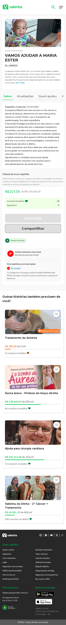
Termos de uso (8, 575)
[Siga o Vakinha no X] (57, 535)
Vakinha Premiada (43, 562)
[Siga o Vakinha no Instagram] (40, 535)
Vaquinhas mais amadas (12, 566)
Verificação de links (10, 579)
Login (4, 562)
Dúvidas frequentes (43, 549)
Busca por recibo (42, 579)
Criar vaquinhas (9, 558)
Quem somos (8, 549)
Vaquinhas (6, 554)
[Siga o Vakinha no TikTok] (62, 535)
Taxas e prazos (41, 554)
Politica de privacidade (11, 570)
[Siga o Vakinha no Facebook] (46, 535)
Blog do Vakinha (42, 566)
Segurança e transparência (46, 575)
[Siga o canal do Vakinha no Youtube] (51, 535)
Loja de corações (42, 558)
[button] (33, 33)
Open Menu (61, 7)
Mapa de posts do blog (44, 570)
